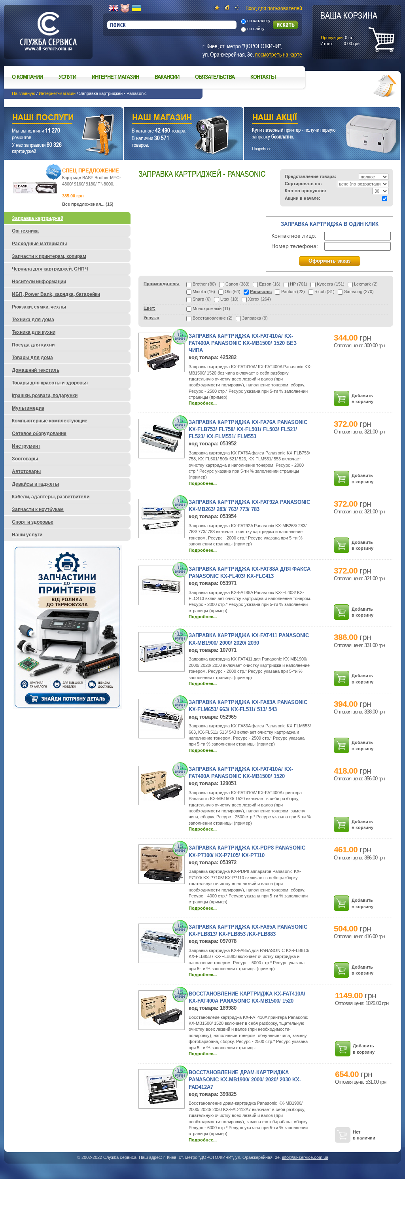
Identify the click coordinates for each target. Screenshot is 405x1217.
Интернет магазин (115, 77)
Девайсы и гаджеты (35, 484)
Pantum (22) (293, 291)
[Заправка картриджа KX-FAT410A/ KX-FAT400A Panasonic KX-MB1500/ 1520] (162, 799)
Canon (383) (237, 284)
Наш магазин (170, 118)
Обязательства (215, 77)
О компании (27, 77)
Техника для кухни (33, 332)
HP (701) (298, 284)
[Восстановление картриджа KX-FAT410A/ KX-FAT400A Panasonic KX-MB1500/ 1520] (162, 1024)
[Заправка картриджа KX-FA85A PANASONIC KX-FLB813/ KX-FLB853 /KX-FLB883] (162, 956)
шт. (348, 28)
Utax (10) (229, 299)
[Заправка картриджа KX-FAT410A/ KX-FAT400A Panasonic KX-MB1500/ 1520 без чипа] (162, 368)
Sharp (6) (202, 299)
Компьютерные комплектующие (49, 421)
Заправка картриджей (37, 218)
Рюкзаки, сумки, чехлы (39, 307)
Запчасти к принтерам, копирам (49, 256)
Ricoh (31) (324, 291)
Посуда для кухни (33, 345)
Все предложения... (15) (88, 204)
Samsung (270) (359, 291)
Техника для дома (33, 319)
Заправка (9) (255, 318)
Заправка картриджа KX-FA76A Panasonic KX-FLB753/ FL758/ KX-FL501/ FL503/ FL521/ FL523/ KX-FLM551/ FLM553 (248, 429)
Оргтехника (25, 231)
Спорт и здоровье (32, 522)
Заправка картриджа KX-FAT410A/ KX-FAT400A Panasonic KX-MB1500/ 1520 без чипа (243, 343)
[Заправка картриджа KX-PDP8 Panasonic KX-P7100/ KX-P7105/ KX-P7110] (161, 880)
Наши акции (311, 118)
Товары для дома (32, 357)
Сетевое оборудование (39, 433)
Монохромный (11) (211, 308)
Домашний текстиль (35, 370)
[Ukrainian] (136, 8)
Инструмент (26, 446)
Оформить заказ (329, 261)
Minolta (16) (204, 291)
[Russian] (125, 8)
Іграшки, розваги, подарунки (45, 395)
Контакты (263, 77)
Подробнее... (203, 403)
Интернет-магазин (57, 93)
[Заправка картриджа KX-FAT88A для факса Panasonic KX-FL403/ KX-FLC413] (162, 593)
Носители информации (39, 281)
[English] (113, 8)
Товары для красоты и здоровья (50, 383)
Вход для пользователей (274, 8)
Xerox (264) (259, 299)
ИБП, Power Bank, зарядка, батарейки (56, 294)
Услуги (67, 77)
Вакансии (167, 77)
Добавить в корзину (362, 398)
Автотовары (26, 471)
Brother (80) (204, 284)
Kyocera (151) (330, 284)
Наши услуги (53, 118)
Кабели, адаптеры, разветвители (50, 497)
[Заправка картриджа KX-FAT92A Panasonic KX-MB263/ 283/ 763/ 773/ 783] (162, 532)
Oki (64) (232, 291)
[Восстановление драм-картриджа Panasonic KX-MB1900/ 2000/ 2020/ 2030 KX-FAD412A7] (162, 1105)
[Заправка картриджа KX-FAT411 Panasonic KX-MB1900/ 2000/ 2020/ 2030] (162, 661)
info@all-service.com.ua (305, 1157)
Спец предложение (90, 171)
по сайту (256, 28)
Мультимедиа (28, 408)
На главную (23, 93)
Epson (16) (269, 284)
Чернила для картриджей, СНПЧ (50, 269)
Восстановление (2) (213, 318)
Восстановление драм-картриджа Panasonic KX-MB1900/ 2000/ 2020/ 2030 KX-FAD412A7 (245, 1079)
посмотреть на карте (278, 54)
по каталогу (259, 20)
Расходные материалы (39, 243)
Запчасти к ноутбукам (38, 509)
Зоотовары (25, 459)
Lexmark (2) (366, 284)
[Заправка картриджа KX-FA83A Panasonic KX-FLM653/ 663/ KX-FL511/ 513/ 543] (162, 729)
